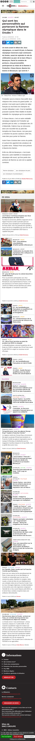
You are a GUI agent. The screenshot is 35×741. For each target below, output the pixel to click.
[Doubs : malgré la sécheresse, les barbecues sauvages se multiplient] (6, 494)
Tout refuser (18, 736)
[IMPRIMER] (19, 42)
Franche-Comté (7, 214)
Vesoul (15, 477)
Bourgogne (17, 382)
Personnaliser (29, 736)
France (15, 305)
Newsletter (8, 677)
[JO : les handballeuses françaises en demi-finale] (6, 362)
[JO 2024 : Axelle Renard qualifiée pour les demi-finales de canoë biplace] (6, 371)
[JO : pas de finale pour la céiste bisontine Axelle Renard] (17, 263)
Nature (22, 467)
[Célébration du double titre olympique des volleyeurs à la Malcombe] (6, 252)
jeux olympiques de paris (23, 170)
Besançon (16, 239)
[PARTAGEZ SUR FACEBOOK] (4, 42)
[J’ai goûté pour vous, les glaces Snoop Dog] (17, 421)
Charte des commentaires (11, 664)
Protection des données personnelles (15, 666)
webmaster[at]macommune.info (11, 717)
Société (11, 17)
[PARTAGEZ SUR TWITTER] (8, 42)
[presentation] (28, 92)
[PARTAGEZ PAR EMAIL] (15, 42)
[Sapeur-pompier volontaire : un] (6, 518)
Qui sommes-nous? (10, 661)
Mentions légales (9, 671)
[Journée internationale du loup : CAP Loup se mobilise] (6, 470)
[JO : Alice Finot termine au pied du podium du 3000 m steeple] (17, 331)
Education (16, 384)
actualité (16, 454)
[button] (31, 1)
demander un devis (11, 703)
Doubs (4, 17)
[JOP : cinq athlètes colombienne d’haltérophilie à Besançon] (6, 242)
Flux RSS (6, 668)
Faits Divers (24, 493)
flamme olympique (8, 170)
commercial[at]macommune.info (11, 698)
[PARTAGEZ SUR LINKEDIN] (12, 42)
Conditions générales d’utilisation (14, 673)
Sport (16, 17)
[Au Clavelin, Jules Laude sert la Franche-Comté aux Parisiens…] (17, 559)
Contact (6, 659)
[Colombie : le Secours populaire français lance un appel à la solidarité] (6, 409)
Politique (16, 397)
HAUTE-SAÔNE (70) (18, 395)
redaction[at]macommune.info (11, 694)
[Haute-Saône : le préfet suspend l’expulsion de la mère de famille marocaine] (6, 398)
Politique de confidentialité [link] (17, 739)
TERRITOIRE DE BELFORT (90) (21, 539)
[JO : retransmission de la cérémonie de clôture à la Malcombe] (6, 319)
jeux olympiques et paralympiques (13, 174)
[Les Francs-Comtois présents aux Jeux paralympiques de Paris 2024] (17, 205)
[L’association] (6, 456)
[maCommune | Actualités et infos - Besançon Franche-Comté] (12, 6)
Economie (11, 567)
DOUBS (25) (16, 467)
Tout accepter (6, 736)
